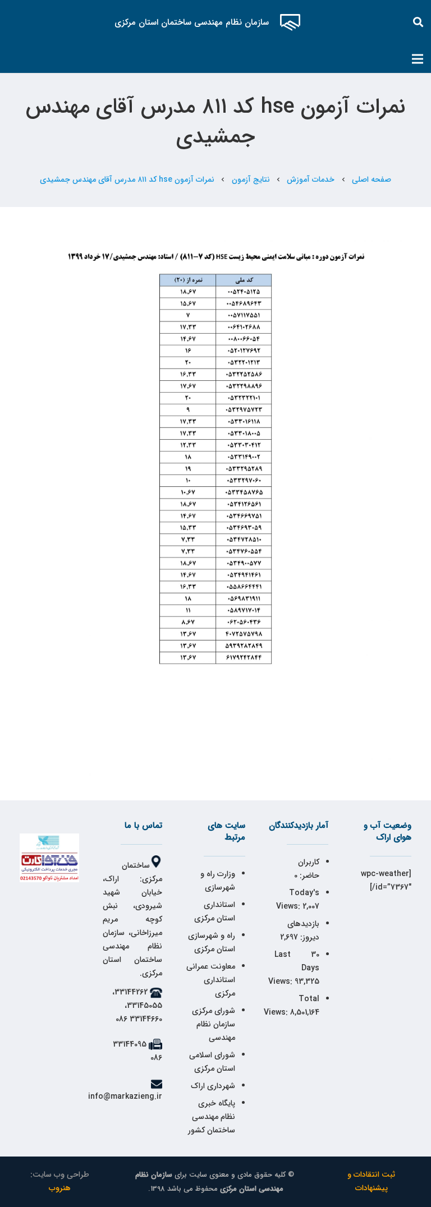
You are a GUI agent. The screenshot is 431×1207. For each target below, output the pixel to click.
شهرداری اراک (213, 1086)
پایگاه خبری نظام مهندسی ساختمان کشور (211, 1116)
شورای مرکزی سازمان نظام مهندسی (213, 1024)
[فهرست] (417, 59)
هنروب (60, 1188)
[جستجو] (418, 22)
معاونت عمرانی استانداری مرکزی (210, 979)
